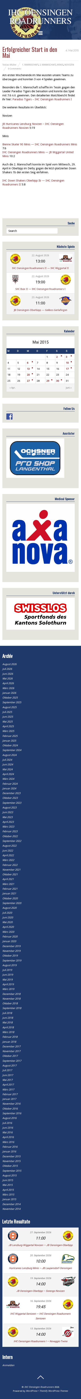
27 (28, 380)
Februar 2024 (9, 783)
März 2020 (8, 931)
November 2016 (11, 1103)
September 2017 (11, 1060)
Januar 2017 (9, 1099)
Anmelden (8, 1365)
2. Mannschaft (48, 64)
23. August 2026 (40, 297)
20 (28, 374)
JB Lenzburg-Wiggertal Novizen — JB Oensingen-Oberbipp (40, 1245)
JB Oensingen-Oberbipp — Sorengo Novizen (40, 1290)
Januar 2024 (9, 788)
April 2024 (8, 774)
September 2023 (11, 802)
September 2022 (11, 841)
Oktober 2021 (10, 874)
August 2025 (9, 707)
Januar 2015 (9, 1199)
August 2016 (9, 1118)
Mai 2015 (7, 1184)
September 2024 (11, 750)
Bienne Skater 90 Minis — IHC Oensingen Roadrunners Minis (39, 144)
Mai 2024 (7, 769)
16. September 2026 (40, 1301)
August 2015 (9, 1175)
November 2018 (11, 998)
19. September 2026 (40, 1278)
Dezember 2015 (11, 1156)
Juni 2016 (7, 1127)
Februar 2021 (9, 888)
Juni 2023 (7, 812)
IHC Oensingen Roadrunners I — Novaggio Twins (40, 1341)
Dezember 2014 (11, 1204)
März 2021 (8, 884)
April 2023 (8, 821)
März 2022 (8, 860)
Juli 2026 (7, 668)
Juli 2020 (7, 912)
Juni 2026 (7, 673)
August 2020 (9, 907)
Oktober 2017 (10, 1055)
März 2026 (8, 688)
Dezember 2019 (11, 946)
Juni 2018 (7, 1017)
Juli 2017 (7, 1070)
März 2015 (8, 1194)
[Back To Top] (40, 1377)
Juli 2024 (7, 759)
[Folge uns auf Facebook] (9, 416)
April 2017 (8, 1084)
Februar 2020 (9, 936)
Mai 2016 (7, 1132)
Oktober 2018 (10, 1003)
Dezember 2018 (11, 994)
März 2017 (8, 1089)
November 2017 (11, 1051)
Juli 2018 (7, 1013)
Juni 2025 (7, 716)
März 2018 (8, 1032)
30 (57, 380)
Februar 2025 (9, 736)
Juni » (69, 387)
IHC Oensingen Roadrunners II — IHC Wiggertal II (40, 268)
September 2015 (11, 1170)
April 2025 (8, 726)
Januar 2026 (9, 692)
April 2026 (8, 683)
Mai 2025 (7, 721)
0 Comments (14, 68)
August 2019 (9, 965)
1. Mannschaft (30, 64)
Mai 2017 (7, 1079)
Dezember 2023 (11, 793)
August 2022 (9, 845)
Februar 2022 (9, 865)
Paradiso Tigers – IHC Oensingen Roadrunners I (42, 99)
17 (67, 368)
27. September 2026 (40, 1232)
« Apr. (12, 387)
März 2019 (8, 989)
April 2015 (8, 1189)
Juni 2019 (7, 974)
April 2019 (8, 984)
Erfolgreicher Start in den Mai (29, 52)
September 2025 (11, 702)
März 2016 (8, 1142)
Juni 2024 (7, 764)
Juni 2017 (7, 1075)
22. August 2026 (40, 255)
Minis (60, 64)
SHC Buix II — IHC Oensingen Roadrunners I (40, 289)
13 (28, 368)
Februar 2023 (9, 831)
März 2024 (8, 778)
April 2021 (8, 879)
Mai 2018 (7, 1022)
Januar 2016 (9, 1151)
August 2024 (9, 755)
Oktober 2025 (10, 697)
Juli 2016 (7, 1123)
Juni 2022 (7, 850)
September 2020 (11, 903)
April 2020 (8, 926)
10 (67, 362)
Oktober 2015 (10, 1165)
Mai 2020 (7, 922)
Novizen (69, 64)
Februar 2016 (9, 1146)
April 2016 (8, 1137)
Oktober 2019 (10, 955)
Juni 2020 (7, 917)
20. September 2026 (40, 1255)
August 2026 (9, 664)
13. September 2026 (40, 1328)
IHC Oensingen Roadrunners (39, 1387)
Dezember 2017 (11, 1046)
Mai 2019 (7, 979)
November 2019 (11, 950)
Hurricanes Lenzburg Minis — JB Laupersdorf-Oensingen (40, 1268)
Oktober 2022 (10, 836)
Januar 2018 (9, 1041)
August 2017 (9, 1065)
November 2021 (11, 869)
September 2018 (11, 1008)
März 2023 (8, 826)
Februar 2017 (9, 1094)
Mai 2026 (7, 678)
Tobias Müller (9, 64)
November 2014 (11, 1208)
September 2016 (11, 1113)
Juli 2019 (7, 970)
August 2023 (9, 807)
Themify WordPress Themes (53, 1391)
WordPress (31, 1391)
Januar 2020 (9, 941)
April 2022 (8, 855)
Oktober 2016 (10, 1108)
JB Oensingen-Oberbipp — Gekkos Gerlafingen (40, 310)
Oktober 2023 (10, 797)
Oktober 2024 (10, 745)
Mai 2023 (7, 817)
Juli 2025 (7, 712)
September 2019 (11, 960)
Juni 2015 (7, 1180)
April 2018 (8, 1027)
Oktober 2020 (10, 898)
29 (47, 380)
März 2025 (8, 731)
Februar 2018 (9, 1036)
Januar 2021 (9, 893)
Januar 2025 (9, 740)
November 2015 (11, 1161)
